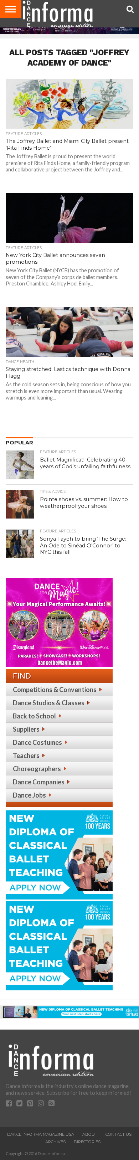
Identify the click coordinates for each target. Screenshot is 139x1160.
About (89, 1134)
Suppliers (26, 729)
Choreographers (37, 769)
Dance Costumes (37, 742)
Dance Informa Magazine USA (40, 1134)
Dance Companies (39, 782)
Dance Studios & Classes (48, 703)
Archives (55, 1141)
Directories (87, 1141)
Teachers (26, 755)
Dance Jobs (29, 795)
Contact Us (118, 1134)
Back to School (34, 716)
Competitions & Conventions (55, 690)
